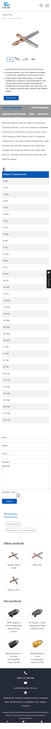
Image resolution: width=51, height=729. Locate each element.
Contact (41, 725)
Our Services (43, 114)
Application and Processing (14, 114)
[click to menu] (47, 5)
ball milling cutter (13, 524)
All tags (33, 715)
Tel (7, 725)
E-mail (23, 725)
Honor (31, 114)
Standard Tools (7, 15)
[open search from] (41, 5)
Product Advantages (39, 108)
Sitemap (27, 715)
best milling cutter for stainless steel (20, 530)
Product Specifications (12, 108)
